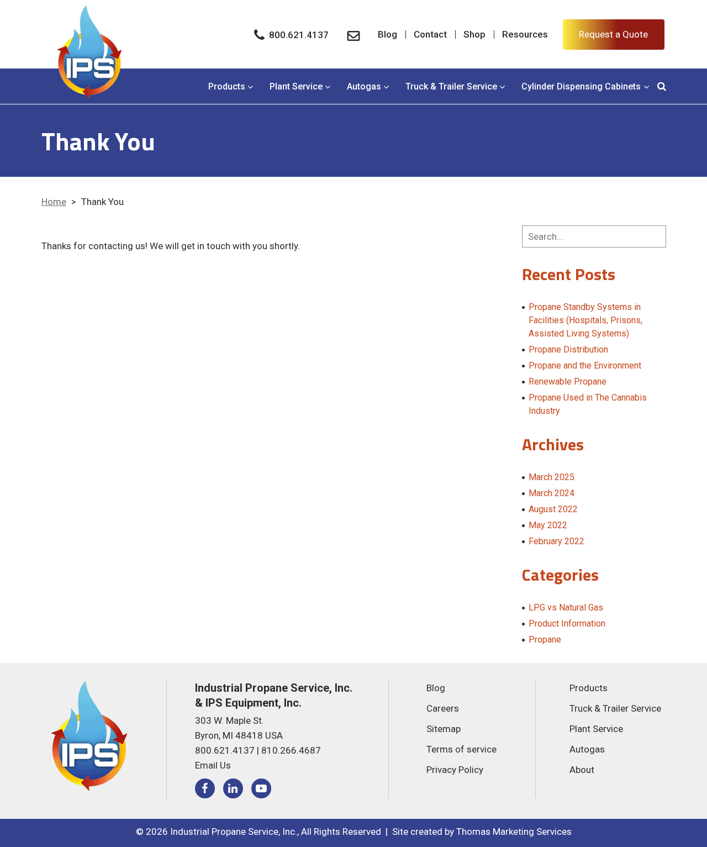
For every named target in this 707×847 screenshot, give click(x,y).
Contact (430, 34)
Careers (442, 708)
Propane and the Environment (585, 365)
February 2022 (556, 541)
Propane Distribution (568, 349)
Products (226, 86)
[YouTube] (261, 788)
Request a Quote (613, 34)
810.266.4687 (291, 750)
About (581, 769)
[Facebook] (205, 788)
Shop (474, 34)
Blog (387, 34)
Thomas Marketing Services (514, 831)
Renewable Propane (567, 381)
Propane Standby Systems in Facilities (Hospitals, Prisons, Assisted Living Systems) (585, 320)
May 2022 (548, 525)
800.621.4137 (225, 750)
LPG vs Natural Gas (566, 607)
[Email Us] (353, 34)
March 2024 (551, 493)
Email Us (213, 765)
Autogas (364, 86)
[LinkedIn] (233, 788)
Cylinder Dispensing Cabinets (581, 86)
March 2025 (551, 477)
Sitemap (443, 728)
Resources (525, 34)
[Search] (661, 86)
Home (53, 201)
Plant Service (296, 86)
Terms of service (461, 749)
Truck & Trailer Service (451, 86)
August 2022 (553, 509)
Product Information (567, 623)
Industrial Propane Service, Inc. (233, 831)
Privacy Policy (454, 769)
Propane (545, 639)
